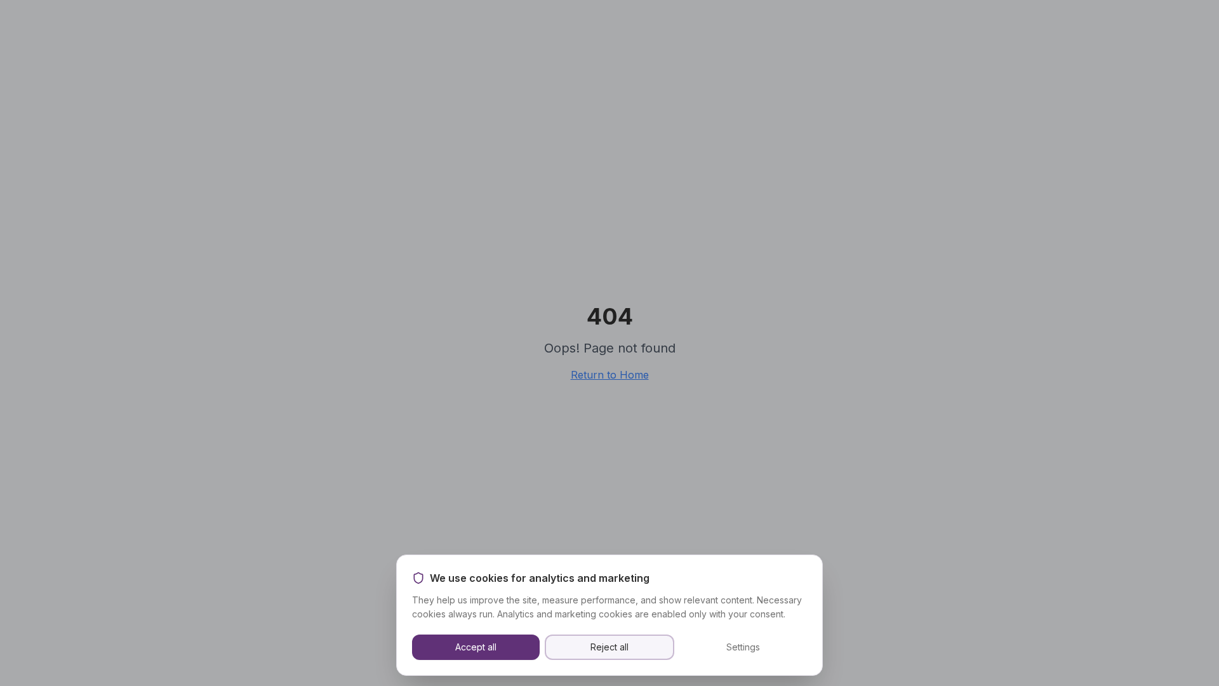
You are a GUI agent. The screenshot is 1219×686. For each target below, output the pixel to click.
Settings (743, 647)
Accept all (475, 647)
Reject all (609, 647)
